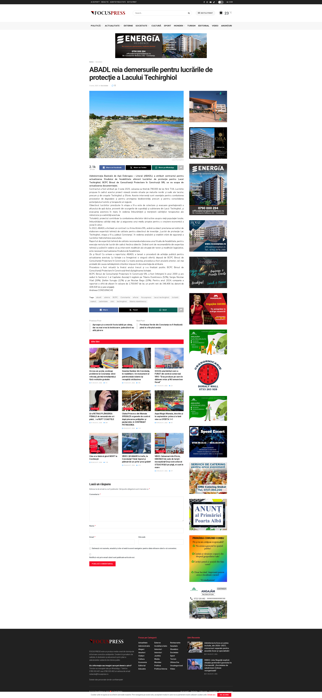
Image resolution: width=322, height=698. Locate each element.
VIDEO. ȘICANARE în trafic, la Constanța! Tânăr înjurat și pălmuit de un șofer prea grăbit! (136, 459)
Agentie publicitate (118, 2)
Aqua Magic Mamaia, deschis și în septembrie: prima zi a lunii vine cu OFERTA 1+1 (169, 416)
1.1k (139, 428)
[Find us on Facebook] (204, 2)
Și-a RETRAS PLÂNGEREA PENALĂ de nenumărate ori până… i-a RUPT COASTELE (101, 416)
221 (171, 386)
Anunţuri (226, 25)
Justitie (160, 366)
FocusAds (213, 691)
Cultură (156, 25)
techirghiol (122, 301)
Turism (191, 25)
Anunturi (141, 653)
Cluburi (141, 656)
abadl (98, 297)
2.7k (139, 465)
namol (93, 301)
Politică (96, 25)
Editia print (132, 2)
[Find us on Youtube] (210, 2)
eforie (135, 297)
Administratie (144, 646)
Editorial (203, 25)
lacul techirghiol (161, 297)
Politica (157, 666)
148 (138, 383)
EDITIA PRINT (206, 13)
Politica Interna (160, 669)
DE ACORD (224, 695)
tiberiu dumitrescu (138, 301)
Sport (167, 25)
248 (106, 422)
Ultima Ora (161, 409)
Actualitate (112, 25)
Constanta (125, 297)
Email (92, 537)
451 (171, 422)
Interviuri (158, 649)
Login (230, 2)
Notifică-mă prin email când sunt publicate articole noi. (112, 557)
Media (157, 659)
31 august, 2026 (96, 383)
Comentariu (95, 494)
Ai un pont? (95, 2)
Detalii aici (211, 695)
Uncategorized (176, 666)
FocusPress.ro (100, 691)
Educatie (95, 366)
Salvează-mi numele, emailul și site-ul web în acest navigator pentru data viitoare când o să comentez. (134, 548)
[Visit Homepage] (108, 13)
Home (91, 62)
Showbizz (174, 649)
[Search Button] (189, 13)
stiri (112, 301)
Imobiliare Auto (160, 646)
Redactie (104, 2)
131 (106, 383)
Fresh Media (118, 691)
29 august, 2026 (129, 465)
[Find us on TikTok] (214, 2)
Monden (178, 25)
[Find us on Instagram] (207, 2)
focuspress (146, 297)
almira (107, 297)
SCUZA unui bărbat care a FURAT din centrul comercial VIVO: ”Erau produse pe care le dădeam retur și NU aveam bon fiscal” (169, 377)
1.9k (106, 462)
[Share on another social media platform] (181, 167)
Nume (92, 526)
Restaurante (175, 643)
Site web (141, 537)
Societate (141, 25)
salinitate (103, 301)
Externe (128, 25)
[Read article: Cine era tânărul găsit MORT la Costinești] (103, 443)
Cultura (141, 659)
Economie (142, 662)
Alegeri (141, 649)
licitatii (175, 297)
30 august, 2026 (129, 428)
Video (215, 25)
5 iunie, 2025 (93, 86)
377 (171, 471)
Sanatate (174, 646)
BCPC (115, 297)
